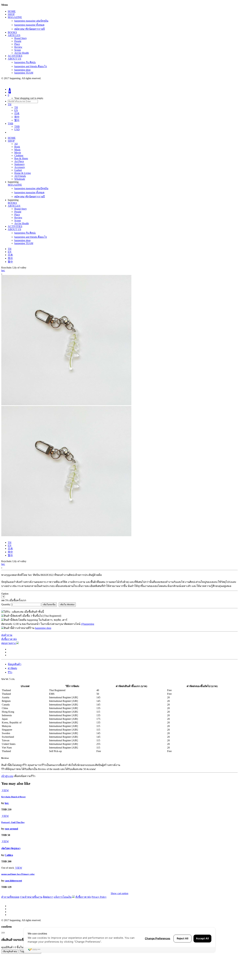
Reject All (182, 938)
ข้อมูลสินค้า (14, 664)
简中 (17, 116)
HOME (12, 11)
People (17, 41)
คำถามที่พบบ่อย (10, 897)
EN (16, 110)
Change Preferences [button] (157, 938)
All (16, 143)
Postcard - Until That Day (13, 822)
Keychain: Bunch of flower (13, 797)
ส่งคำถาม (6, 635)
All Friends (20, 176)
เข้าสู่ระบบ (7, 776)
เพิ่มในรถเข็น (49, 604)
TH (16, 107)
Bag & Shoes (21, 158)
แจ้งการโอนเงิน (63, 897)
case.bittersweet (13, 880)
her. (3, 270)
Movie (17, 152)
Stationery (19, 164)
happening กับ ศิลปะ (25, 62)
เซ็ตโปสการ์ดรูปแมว (10, 848)
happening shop (22, 69)
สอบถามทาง (8, 643)
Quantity (5, 604)
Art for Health (21, 52)
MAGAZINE (15, 17)
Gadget (18, 170)
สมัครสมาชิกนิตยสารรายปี (29, 29)
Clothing (18, 155)
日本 (17, 113)
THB (17, 126)
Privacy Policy (99, 897)
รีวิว (10, 672)
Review (18, 47)
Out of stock (7, 867)
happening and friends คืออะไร (30, 66)
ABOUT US (14, 58)
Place (17, 44)
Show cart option (119, 893)
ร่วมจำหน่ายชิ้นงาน (31, 897)
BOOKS (12, 32)
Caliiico (9, 855)
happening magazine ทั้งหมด (29, 24)
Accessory (19, 167)
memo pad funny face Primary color (18, 874)
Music (17, 149)
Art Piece (19, 161)
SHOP (11, 14)
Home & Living (22, 173)
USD (17, 129)
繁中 (17, 120)
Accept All (202, 938)
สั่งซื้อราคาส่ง (9, 639)
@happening (87, 624)
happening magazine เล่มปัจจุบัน (31, 20)
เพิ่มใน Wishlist (67, 604)
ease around (11, 828)
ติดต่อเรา (48, 897)
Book (17, 146)
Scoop (17, 50)
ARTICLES (14, 35)
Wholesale (19, 179)
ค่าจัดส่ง (12, 668)
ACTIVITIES (15, 55)
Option (4, 593)
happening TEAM (23, 72)
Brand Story (20, 38)
